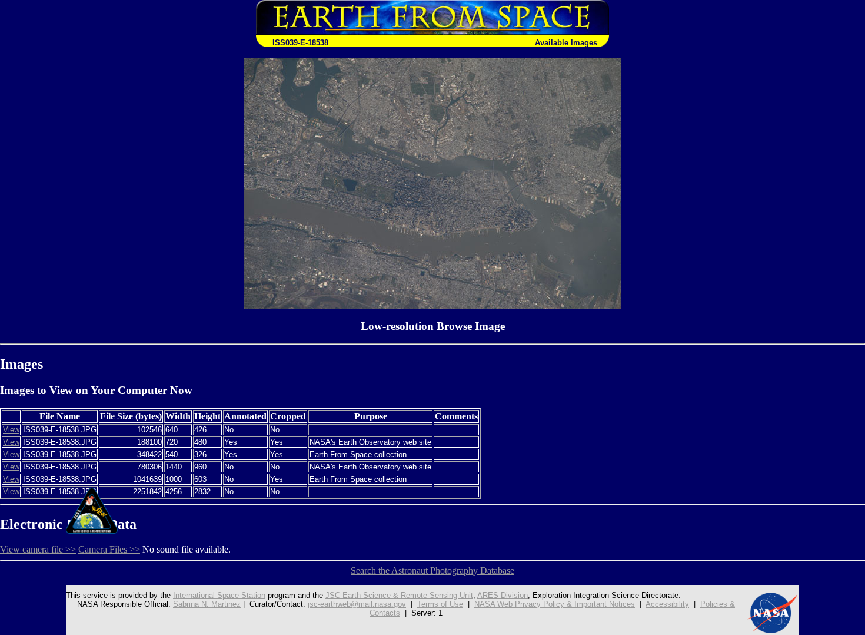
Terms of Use (440, 604)
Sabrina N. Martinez (207, 604)
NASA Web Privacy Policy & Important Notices (554, 604)
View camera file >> (38, 549)
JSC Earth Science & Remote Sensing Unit (399, 595)
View (11, 429)
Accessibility (667, 604)
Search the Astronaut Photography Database (432, 570)
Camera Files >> (109, 549)
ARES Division (502, 595)
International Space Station (219, 595)
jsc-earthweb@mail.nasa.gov (357, 604)
